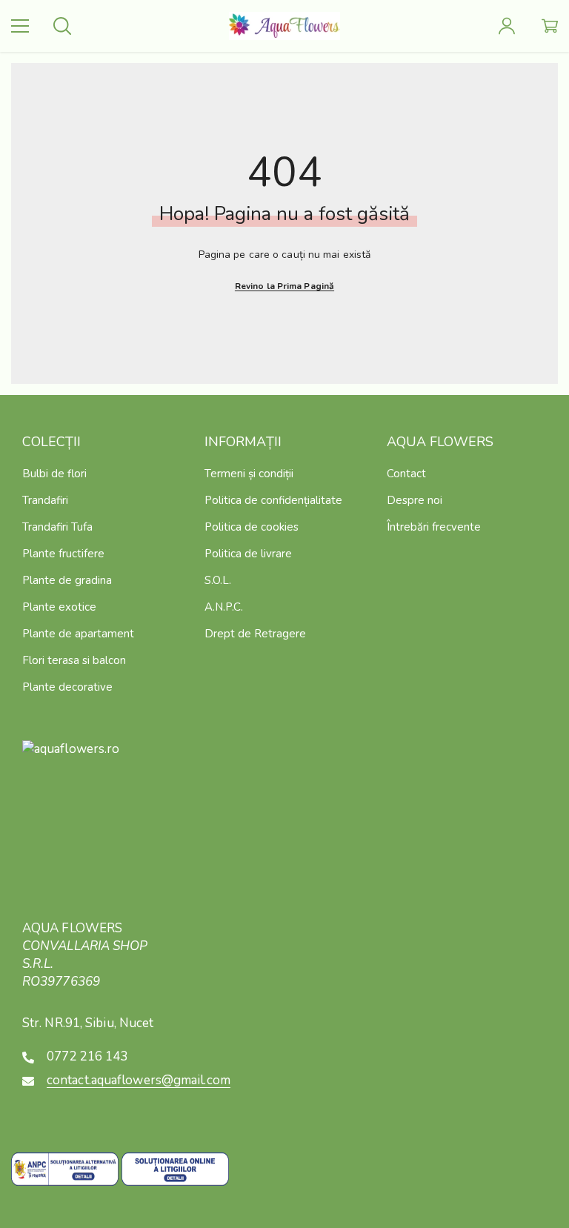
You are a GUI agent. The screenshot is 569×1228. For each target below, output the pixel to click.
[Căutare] (62, 26)
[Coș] (550, 26)
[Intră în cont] (506, 26)
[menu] (20, 26)
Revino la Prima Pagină (284, 286)
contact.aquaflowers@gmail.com (138, 1080)
